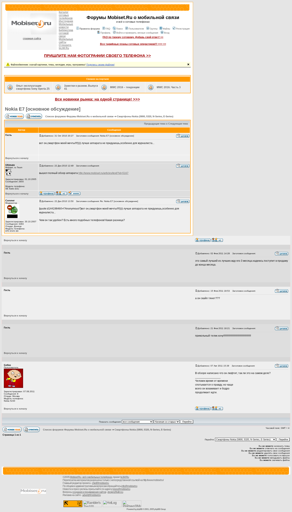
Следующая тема (178, 123)
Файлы (166, 28)
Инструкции (66, 21)
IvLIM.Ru (64, 48)
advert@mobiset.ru (91, 495)
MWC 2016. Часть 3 (169, 87)
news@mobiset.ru (121, 489)
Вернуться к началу (16, 158)
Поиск (119, 28)
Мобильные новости (66, 26)
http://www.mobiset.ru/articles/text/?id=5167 (103, 173)
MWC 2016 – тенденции (124, 87)
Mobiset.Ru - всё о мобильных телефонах (91, 477)
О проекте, (65, 45)
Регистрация (183, 28)
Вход (166, 32)
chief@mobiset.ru (100, 483)
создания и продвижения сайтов (89, 492)
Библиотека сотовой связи (66, 33)
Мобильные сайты (66, 41)
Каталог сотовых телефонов (65, 15)
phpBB (139, 509)
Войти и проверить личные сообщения (137, 32)
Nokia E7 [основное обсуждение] (42, 109)
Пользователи (136, 28)
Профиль (105, 32)
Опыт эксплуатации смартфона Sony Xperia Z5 (33, 87)
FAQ (108, 28)
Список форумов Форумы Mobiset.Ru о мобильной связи (79, 116)
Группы (154, 28)
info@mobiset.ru (129, 486)
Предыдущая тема (154, 123)
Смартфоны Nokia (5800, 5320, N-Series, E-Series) (145, 116)
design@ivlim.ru (115, 492)
